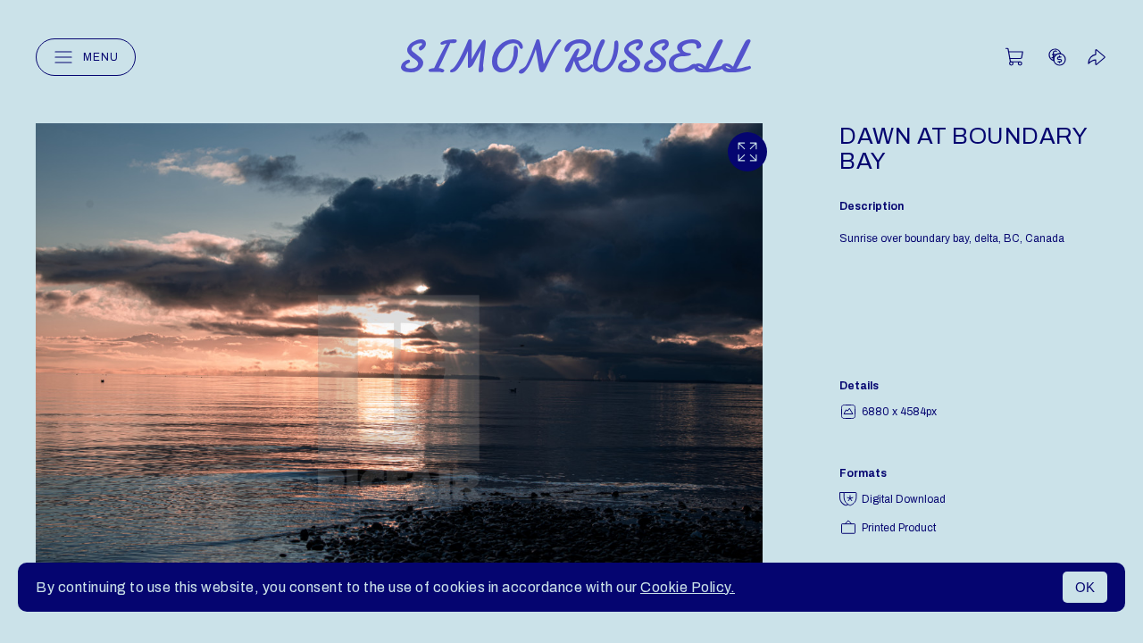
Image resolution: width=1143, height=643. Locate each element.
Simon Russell (572, 57)
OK (1085, 587)
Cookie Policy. (687, 587)
